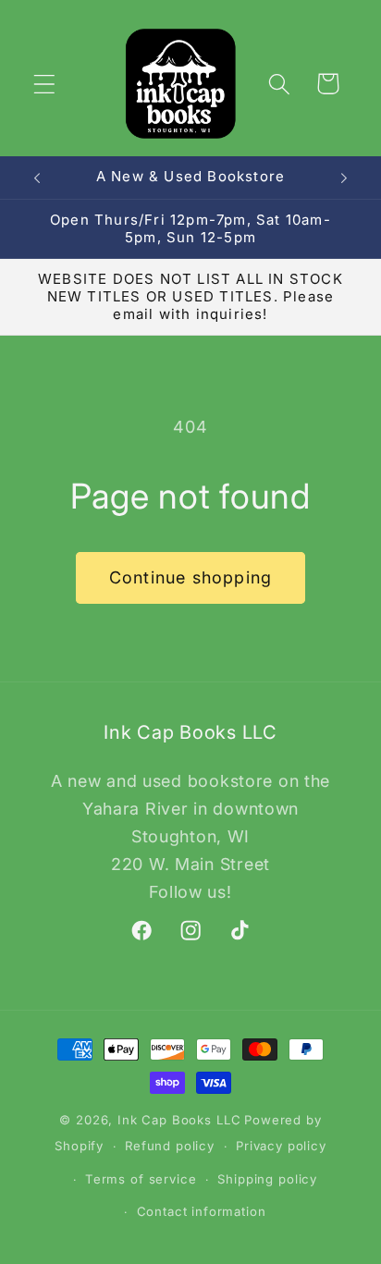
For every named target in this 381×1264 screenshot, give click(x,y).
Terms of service (140, 1179)
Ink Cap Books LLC (178, 1119)
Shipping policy (267, 1179)
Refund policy (170, 1145)
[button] (44, 83)
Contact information (201, 1211)
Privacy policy (281, 1145)
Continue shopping (190, 577)
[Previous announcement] (37, 177)
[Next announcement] (344, 177)
